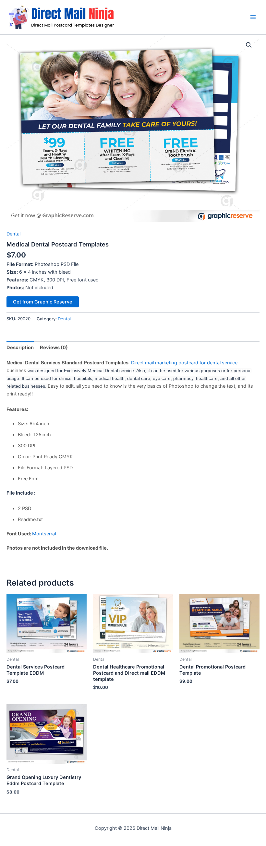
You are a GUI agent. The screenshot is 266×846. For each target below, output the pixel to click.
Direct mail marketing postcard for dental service (184, 363)
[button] (249, 45)
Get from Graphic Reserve (42, 302)
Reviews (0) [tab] (54, 347)
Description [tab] (20, 347)
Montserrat (44, 534)
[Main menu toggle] (253, 17)
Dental (13, 234)
